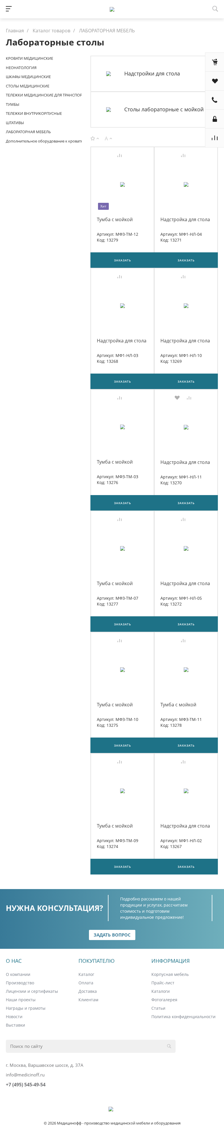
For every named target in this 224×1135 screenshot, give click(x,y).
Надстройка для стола (185, 219)
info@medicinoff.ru (25, 1075)
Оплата (85, 983)
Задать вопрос (112, 935)
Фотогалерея (164, 999)
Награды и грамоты (26, 1008)
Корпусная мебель (170, 974)
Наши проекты (21, 999)
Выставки (15, 1025)
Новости (14, 1016)
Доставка (87, 991)
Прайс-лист (162, 983)
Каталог (86, 974)
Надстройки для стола (152, 73)
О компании (18, 974)
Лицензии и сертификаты (32, 991)
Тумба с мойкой (115, 219)
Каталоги (160, 991)
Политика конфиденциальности (183, 1016)
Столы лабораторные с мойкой (164, 109)
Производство (20, 983)
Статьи (158, 1008)
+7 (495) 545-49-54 (26, 1084)
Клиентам (88, 999)
